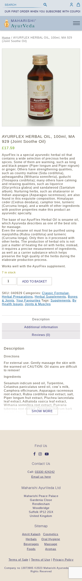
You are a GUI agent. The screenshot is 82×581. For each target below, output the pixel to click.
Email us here (41, 476)
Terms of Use (40, 559)
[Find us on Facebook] (35, 454)
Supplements (61, 300)
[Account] (71, 4)
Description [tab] (41, 319)
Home (6, 37)
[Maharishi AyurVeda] (20, 24)
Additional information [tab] (41, 327)
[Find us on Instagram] (41, 454)
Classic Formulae (55, 293)
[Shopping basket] (77, 4)
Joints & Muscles (38, 304)
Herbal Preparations (17, 296)
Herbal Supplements (50, 296)
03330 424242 (45, 471)
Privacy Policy (63, 559)
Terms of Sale (18, 559)
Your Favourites (28, 300)
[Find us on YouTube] (47, 454)
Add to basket (34, 281)
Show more (42, 411)
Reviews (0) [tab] (41, 335)
